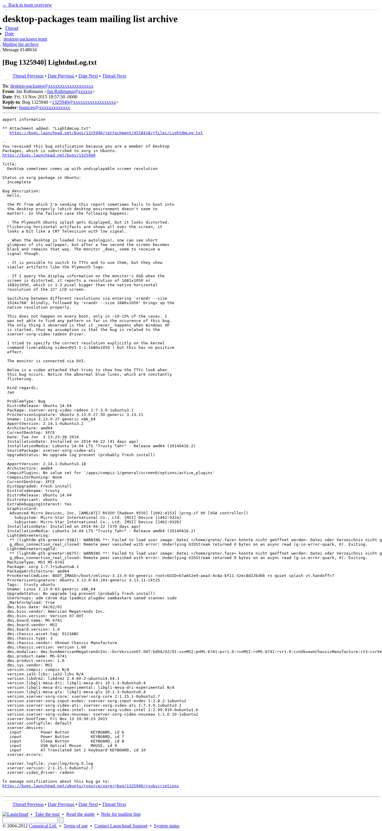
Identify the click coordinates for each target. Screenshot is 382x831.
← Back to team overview (27, 4)
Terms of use (76, 825)
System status (166, 825)
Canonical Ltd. (43, 825)
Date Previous (61, 75)
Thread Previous (28, 75)
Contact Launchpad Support (120, 825)
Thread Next (114, 75)
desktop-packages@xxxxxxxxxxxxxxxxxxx (51, 86)
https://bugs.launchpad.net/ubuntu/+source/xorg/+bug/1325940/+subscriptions (90, 786)
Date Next (88, 75)
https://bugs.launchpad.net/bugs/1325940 (49, 155)
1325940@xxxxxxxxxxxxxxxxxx (84, 102)
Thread (11, 28)
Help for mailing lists (121, 814)
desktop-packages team (25, 38)
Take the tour (47, 814)
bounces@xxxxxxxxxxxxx (44, 107)
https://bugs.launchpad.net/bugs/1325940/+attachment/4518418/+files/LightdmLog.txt (106, 133)
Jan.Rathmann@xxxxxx (70, 91)
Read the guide (80, 814)
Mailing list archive (20, 44)
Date (9, 33)
